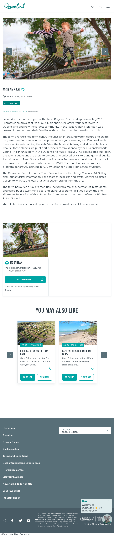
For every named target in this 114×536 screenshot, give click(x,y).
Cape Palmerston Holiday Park (34, 352)
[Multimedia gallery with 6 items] (57, 51)
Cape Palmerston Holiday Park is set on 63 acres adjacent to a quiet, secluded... (35, 361)
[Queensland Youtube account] (28, 520)
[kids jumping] (57, 48)
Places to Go (18, 111)
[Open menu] (108, 6)
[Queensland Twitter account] (20, 520)
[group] (36, 355)
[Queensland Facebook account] (12, 520)
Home (6, 111)
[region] (57, 161)
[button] (9, 51)
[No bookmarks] (92, 6)
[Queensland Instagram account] (4, 520)
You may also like (57, 309)
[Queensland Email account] (36, 520)
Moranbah (11, 89)
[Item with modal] (57, 49)
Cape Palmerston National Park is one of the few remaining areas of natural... (77, 361)
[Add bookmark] (23, 90)
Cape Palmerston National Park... (77, 352)
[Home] (14, 7)
